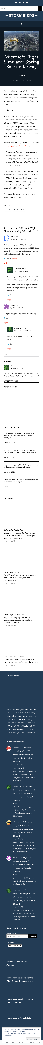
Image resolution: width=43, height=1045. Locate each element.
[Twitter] (23, 3)
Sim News (21, 75)
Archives (11, 942)
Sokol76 (16, 858)
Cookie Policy (8, 1035)
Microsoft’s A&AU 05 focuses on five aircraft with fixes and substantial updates (21, 481)
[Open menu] (21, 24)
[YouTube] (20, 3)
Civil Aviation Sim (10, 530)
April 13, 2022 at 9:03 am (23, 331)
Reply (6, 263)
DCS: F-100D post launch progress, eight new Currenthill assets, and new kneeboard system (20, 451)
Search (32, 936)
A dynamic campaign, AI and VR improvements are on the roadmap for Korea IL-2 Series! (21, 466)
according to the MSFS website (16, 146)
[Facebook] (16, 3)
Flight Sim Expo (13, 1002)
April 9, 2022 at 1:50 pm (22, 271)
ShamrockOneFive (17, 368)
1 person (14, 258)
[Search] (40, 8)
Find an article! (11, 933)
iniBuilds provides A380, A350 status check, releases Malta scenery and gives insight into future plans (19, 436)
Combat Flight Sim (10, 572)
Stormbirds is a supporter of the (19, 978)
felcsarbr (16, 822)
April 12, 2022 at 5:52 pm (19, 308)
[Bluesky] (27, 3)
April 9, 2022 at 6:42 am (18, 239)
